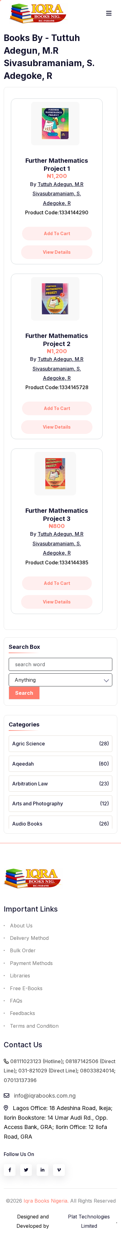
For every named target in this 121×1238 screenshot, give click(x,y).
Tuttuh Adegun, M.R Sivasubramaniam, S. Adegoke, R (58, 193)
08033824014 (97, 1070)
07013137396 (20, 1080)
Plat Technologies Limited (89, 1221)
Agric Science (28, 743)
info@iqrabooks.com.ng (45, 1095)
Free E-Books (26, 988)
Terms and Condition (34, 1026)
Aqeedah (23, 764)
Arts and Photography (37, 803)
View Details (57, 252)
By (34, 184)
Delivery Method (29, 938)
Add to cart (57, 233)
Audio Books (27, 824)
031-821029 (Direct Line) (47, 1070)
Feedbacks (22, 1013)
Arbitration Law (30, 784)
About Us (21, 925)
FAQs (16, 1001)
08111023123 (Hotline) (36, 1061)
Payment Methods (31, 963)
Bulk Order (23, 950)
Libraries (20, 975)
